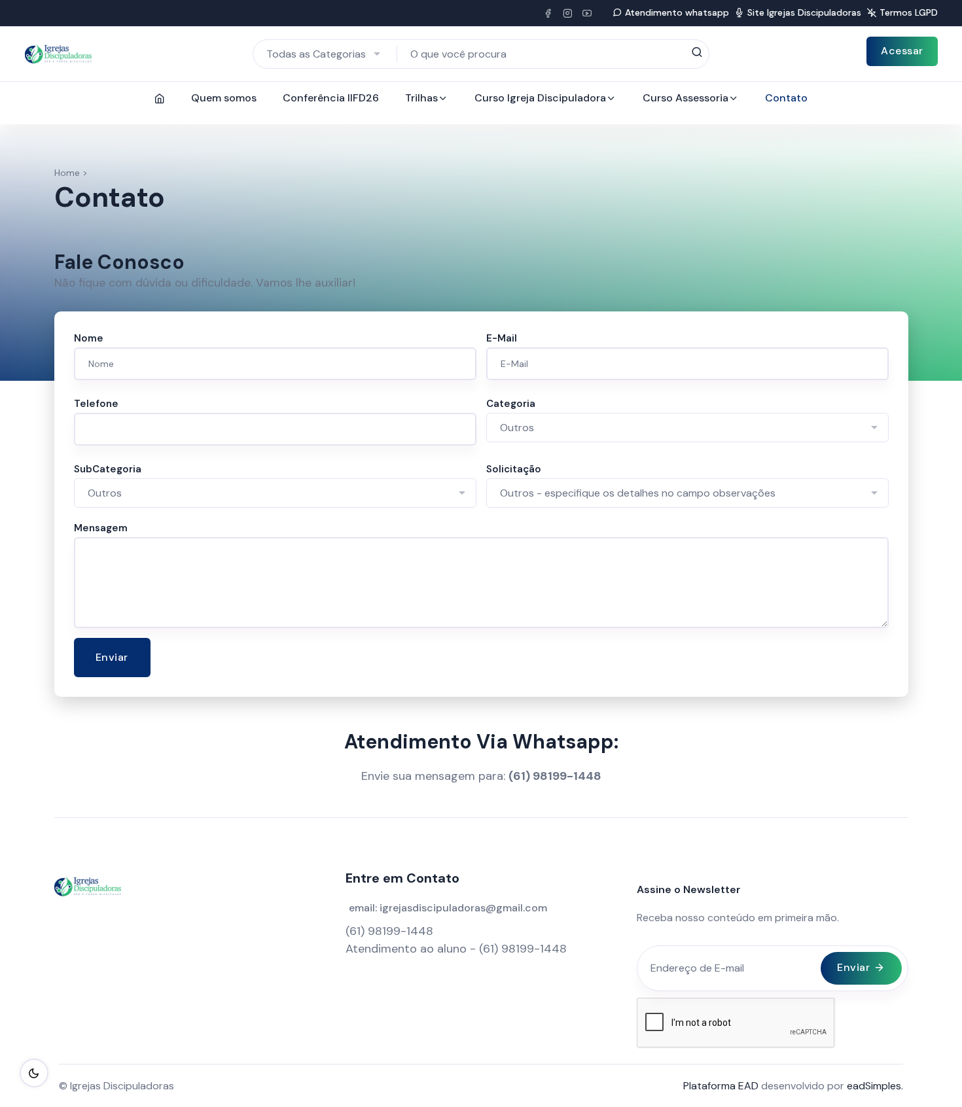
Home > (71, 173)
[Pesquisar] (696, 53)
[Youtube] (587, 13)
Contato (786, 98)
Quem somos (224, 98)
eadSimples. (875, 1086)
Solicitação (513, 469)
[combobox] (325, 54)
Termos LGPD (909, 12)
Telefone (96, 403)
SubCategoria (107, 469)
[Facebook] (548, 13)
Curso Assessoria (685, 98)
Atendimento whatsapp (677, 12)
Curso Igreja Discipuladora (540, 98)
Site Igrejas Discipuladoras (804, 12)
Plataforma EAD (720, 1086)
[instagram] (567, 13)
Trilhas (421, 98)
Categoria (510, 403)
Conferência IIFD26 (331, 98)
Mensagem (101, 528)
